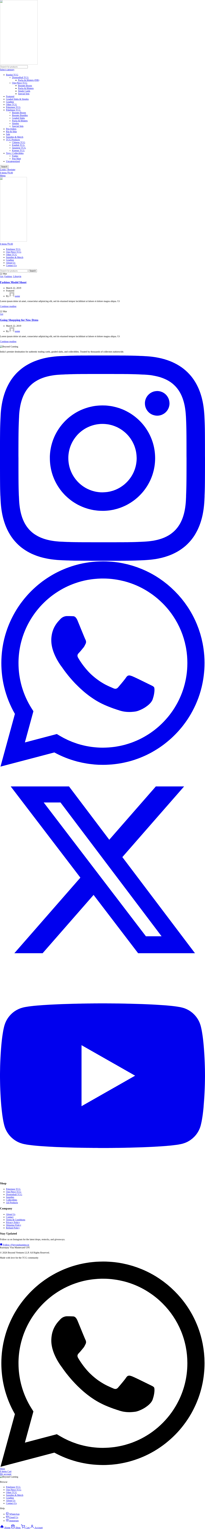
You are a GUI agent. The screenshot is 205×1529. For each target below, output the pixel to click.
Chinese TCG (18, 142)
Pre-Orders (11, 129)
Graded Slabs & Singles (17, 99)
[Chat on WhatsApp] (102, 1466)
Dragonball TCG (14, 1194)
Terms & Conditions (15, 1219)
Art (1, 276)
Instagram (14, 1520)
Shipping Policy (13, 1225)
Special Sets (23, 93)
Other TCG (11, 104)
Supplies (10, 1197)
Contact (9, 1217)
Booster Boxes (25, 85)
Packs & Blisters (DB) (28, 80)
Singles (15, 123)
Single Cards (24, 91)
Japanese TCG (19, 147)
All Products (12, 1202)
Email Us (13, 1517)
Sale (8, 134)
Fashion (8, 276)
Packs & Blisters (26, 88)
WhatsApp (14, 1514)
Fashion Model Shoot (13, 282)
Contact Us (11, 1503)
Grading (10, 102)
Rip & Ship (11, 131)
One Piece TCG (19, 83)
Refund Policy (13, 1228)
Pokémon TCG (13, 110)
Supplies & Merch (14, 137)
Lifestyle (17, 276)
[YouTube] (102, 1177)
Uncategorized (13, 161)
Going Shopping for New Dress (19, 320)
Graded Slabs (18, 118)
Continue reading (8, 306)
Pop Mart (16, 158)
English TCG (18, 145)
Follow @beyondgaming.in (15, 1245)
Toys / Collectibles (15, 153)
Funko (15, 156)
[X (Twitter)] (102, 971)
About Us (10, 1214)
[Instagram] (102, 560)
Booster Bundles (20, 115)
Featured (10, 96)
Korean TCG (18, 150)
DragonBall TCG (20, 77)
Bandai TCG (12, 74)
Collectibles (11, 1200)
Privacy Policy (13, 1222)
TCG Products (13, 139)
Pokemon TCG (13, 107)
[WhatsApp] (102, 765)
